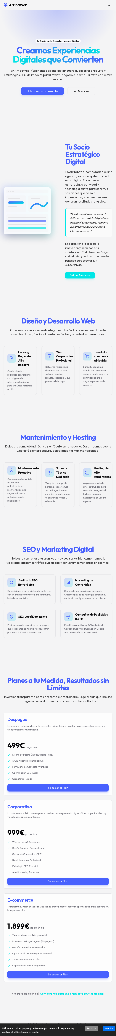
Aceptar (108, 1028)
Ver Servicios (81, 91)
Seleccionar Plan (58, 788)
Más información (30, 1031)
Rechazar (92, 1028)
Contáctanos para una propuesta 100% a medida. (72, 993)
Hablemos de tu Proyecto (42, 91)
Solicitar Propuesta (80, 275)
